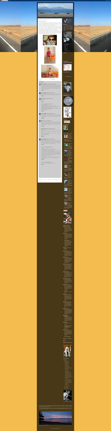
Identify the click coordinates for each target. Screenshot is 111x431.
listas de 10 (65, 233)
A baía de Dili (66, 364)
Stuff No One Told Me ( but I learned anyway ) (68, 326)
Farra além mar (67, 363)
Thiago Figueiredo (43, 128)
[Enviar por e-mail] (50, 78)
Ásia (64, 25)
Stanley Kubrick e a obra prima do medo (68, 372)
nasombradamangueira (67, 278)
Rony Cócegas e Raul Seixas (70, 150)
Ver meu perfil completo (69, 22)
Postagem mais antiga (57, 179)
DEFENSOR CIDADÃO (67, 336)
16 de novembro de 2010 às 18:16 (50, 113)
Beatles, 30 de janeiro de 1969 (69, 376)
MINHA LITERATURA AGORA (68, 342)
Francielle (42, 98)
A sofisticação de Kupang (68, 382)
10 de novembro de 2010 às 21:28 (48, 98)
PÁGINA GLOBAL (66, 240)
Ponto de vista (67, 384)
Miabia (42, 120)
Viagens (71, 29)
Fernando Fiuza (67, 365)
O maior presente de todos (68, 381)
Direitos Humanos (66, 308)
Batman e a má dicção (68, 379)
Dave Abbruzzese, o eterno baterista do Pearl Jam (70, 158)
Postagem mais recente (43, 179)
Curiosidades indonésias (68, 375)
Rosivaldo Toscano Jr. (67, 284)
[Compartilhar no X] (52, 78)
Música (65, 26)
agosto (66, 388)
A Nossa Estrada (66, 285)
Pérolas (71, 26)
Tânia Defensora (66, 257)
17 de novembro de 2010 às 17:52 (47, 120)
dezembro (66, 361)
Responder (42, 90)
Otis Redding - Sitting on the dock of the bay (70, 189)
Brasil (67, 25)
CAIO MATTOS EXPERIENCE (66, 315)
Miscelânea (65, 322)
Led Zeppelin (66, 383)
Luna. (65, 340)
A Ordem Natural (66, 271)
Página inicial (50, 179)
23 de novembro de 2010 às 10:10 (51, 128)
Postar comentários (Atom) (44, 181)
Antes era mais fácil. (66, 302)
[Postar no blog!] (51, 78)
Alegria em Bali (67, 371)
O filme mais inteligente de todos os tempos (70, 136)
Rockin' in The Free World (67, 338)
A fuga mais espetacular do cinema (69, 196)
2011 (65, 359)
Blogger (59, 428)
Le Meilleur (65, 290)
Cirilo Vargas (43, 113)
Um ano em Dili (66, 329)
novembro (66, 362)
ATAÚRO (43, 5)
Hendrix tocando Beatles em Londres (70, 203)
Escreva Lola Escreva (67, 226)
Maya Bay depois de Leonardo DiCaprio (70, 181)
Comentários (66, 122)
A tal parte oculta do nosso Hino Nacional (70, 144)
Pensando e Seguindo (67, 301)
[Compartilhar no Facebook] (53, 78)
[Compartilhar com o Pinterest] (54, 78)
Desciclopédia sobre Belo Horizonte (69, 166)
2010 (65, 360)
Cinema (71, 25)
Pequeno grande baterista (68, 380)
